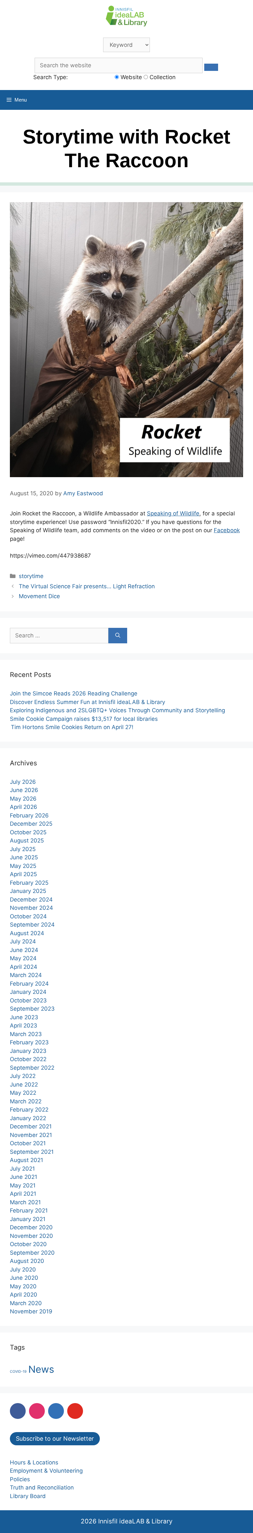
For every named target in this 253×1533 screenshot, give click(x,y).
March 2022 (26, 1101)
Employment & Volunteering (46, 1470)
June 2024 (24, 950)
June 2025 (24, 857)
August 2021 (26, 1160)
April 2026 (23, 807)
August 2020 (27, 1261)
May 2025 (23, 866)
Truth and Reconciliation (42, 1487)
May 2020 (23, 1286)
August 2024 (27, 933)
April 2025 (23, 874)
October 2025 (28, 832)
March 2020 (26, 1303)
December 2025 (31, 823)
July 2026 (23, 782)
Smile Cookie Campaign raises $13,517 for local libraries (84, 719)
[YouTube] (75, 1411)
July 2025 (23, 849)
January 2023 (28, 1051)
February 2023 (29, 1042)
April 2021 (23, 1193)
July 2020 (23, 1269)
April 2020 (23, 1294)
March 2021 (25, 1202)
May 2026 (23, 798)
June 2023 (24, 1017)
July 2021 (22, 1168)
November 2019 (31, 1311)
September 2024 (32, 924)
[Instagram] (37, 1411)
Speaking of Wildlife (173, 513)
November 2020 (31, 1236)
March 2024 (26, 975)
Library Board (28, 1496)
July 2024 (23, 941)
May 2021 (23, 1185)
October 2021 (28, 1143)
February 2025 (29, 882)
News (41, 1369)
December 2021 (31, 1126)
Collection (162, 77)
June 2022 (24, 1084)
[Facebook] (18, 1411)
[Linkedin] (56, 1411)
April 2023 (23, 1025)
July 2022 (23, 1076)
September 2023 (32, 1008)
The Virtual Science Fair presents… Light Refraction (87, 586)
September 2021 (32, 1152)
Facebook (227, 530)
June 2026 (24, 790)
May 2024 (23, 958)
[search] (211, 67)
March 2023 (26, 1034)
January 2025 (28, 891)
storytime (31, 576)
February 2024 (29, 983)
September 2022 (32, 1067)
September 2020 (32, 1252)
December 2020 (31, 1227)
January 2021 (27, 1219)
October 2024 (28, 916)
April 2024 (23, 967)
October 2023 (28, 1000)
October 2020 (28, 1244)
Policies (20, 1479)
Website (130, 77)
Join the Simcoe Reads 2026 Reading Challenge (74, 693)
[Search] (117, 636)
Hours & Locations (34, 1462)
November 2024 (31, 907)
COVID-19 (18, 1371)
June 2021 (23, 1177)
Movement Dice (39, 596)
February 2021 (29, 1210)
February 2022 (29, 1109)
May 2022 (23, 1092)
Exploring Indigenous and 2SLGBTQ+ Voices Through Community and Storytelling (117, 710)
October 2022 (28, 1059)
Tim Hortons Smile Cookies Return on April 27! (71, 727)
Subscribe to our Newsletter (55, 1438)
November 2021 (31, 1135)
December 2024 (31, 899)
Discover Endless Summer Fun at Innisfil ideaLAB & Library (87, 702)
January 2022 (28, 1118)
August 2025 (27, 840)
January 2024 (28, 992)
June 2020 (24, 1277)
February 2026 (29, 815)
